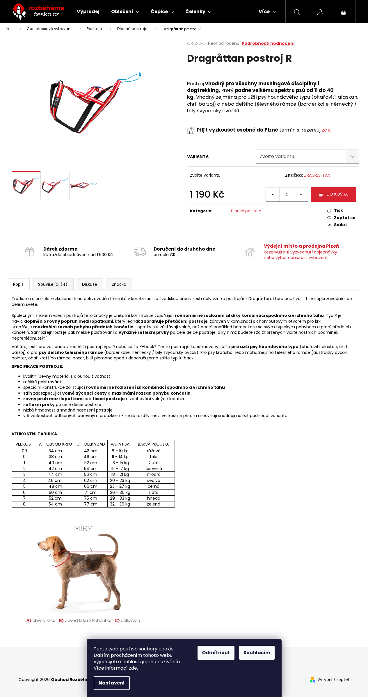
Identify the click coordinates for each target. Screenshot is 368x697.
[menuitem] (88, 11)
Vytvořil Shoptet (333, 679)
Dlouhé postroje (246, 211)
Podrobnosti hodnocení (268, 43)
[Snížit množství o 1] (273, 194)
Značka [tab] (119, 284)
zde (133, 668)
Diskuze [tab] (89, 284)
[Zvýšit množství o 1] (301, 194)
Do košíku (338, 194)
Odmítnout (216, 652)
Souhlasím (256, 652)
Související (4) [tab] (52, 284)
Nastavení (112, 683)
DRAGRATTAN (317, 175)
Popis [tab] (18, 284)
